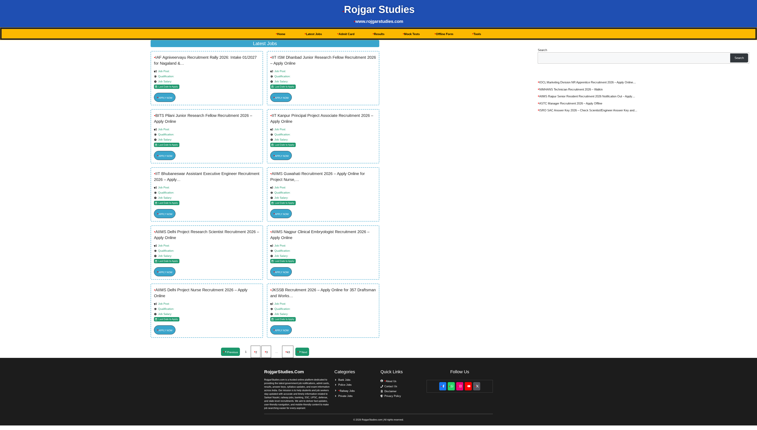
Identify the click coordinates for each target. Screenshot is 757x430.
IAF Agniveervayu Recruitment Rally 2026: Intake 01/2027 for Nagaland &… (205, 60)
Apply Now (165, 98)
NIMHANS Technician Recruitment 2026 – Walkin (571, 89)
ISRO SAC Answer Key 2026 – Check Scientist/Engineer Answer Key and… (588, 110)
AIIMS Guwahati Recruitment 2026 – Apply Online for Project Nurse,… (317, 176)
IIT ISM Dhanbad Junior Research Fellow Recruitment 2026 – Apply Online (323, 60)
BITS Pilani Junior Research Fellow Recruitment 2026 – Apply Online (203, 118)
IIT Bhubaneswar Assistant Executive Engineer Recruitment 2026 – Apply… (206, 176)
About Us (391, 381)
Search (542, 50)
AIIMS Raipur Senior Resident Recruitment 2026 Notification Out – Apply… (587, 96)
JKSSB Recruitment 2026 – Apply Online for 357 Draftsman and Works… (323, 293)
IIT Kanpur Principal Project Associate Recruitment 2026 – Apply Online (321, 118)
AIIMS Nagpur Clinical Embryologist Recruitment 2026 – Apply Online (319, 235)
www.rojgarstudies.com (379, 21)
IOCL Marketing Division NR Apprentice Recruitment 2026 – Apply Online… (587, 82)
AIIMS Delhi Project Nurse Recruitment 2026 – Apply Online (200, 293)
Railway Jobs (347, 390)
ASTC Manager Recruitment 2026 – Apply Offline (570, 103)
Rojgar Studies (379, 9)
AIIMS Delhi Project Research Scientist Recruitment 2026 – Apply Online (206, 235)
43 (288, 352)
